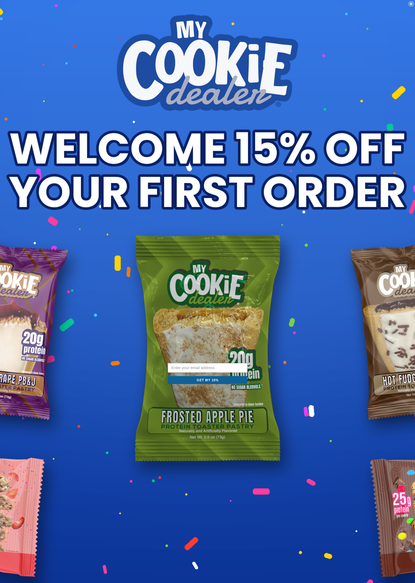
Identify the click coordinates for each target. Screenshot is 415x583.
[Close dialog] (411, 4)
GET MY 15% (208, 380)
